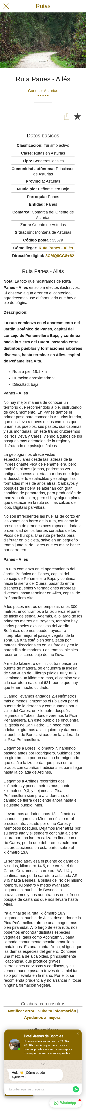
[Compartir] (66, 116)
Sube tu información (57, 1011)
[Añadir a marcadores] (77, 116)
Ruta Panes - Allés (56, 248)
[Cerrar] (6, 6)
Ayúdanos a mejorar (43, 1017)
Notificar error (21, 1011)
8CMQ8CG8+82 (59, 255)
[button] (77, 1033)
